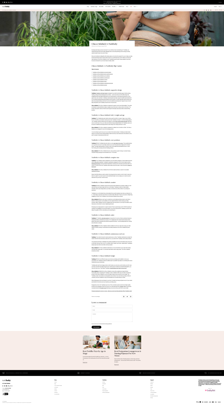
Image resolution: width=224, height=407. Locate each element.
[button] (88, 7)
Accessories (56, 387)
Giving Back (104, 383)
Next (219, 9)
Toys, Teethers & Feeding (58, 385)
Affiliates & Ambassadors (105, 392)
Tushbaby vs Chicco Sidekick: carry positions (101, 75)
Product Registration (105, 390)
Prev (217, 9)
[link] (101, 7)
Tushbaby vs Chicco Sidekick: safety (100, 81)
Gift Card (55, 390)
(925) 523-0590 (8, 388)
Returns (151, 385)
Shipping (151, 383)
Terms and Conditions (153, 392)
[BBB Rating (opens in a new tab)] (5, 394)
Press (103, 387)
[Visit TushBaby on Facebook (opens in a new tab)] (4, 2)
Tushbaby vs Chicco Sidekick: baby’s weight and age (103, 74)
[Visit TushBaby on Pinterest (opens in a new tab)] (11, 385)
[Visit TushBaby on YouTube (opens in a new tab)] (6, 2)
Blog (103, 385)
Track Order (220, 2)
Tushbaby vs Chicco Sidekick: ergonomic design (102, 72)
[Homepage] (6, 6)
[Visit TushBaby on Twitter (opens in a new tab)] (8, 2)
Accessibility (152, 394)
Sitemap (151, 397)
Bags (55, 383)
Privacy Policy (152, 390)
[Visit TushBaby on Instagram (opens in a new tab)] (2, 2)
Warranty (151, 387)
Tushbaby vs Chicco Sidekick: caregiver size (101, 77)
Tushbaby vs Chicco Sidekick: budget (100, 85)
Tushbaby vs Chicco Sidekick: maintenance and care (103, 83)
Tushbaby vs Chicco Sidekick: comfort (100, 79)
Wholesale (56, 392)
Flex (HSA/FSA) (56, 394)
